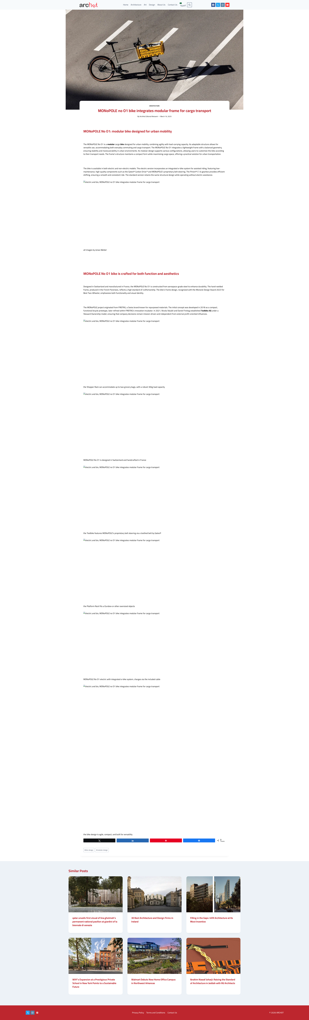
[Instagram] (223, 5)
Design (152, 5)
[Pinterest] (37, 1013)
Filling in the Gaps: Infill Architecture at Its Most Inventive (211, 920)
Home (125, 5)
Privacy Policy (138, 1013)
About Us (161, 5)
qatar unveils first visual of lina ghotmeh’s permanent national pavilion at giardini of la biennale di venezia (94, 921)
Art (145, 5)
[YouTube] (227, 5)
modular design (102, 850)
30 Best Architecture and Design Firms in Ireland (152, 920)
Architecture (136, 5)
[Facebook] (213, 5)
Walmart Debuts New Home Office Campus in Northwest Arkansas (153, 981)
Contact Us (172, 5)
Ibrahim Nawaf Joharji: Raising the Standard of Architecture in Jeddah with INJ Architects (212, 981)
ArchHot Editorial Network (149, 116)
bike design (88, 850)
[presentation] (96, 894)
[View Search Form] (189, 4)
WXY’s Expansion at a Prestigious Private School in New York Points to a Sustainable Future (94, 983)
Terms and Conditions (155, 1013)
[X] (218, 5)
